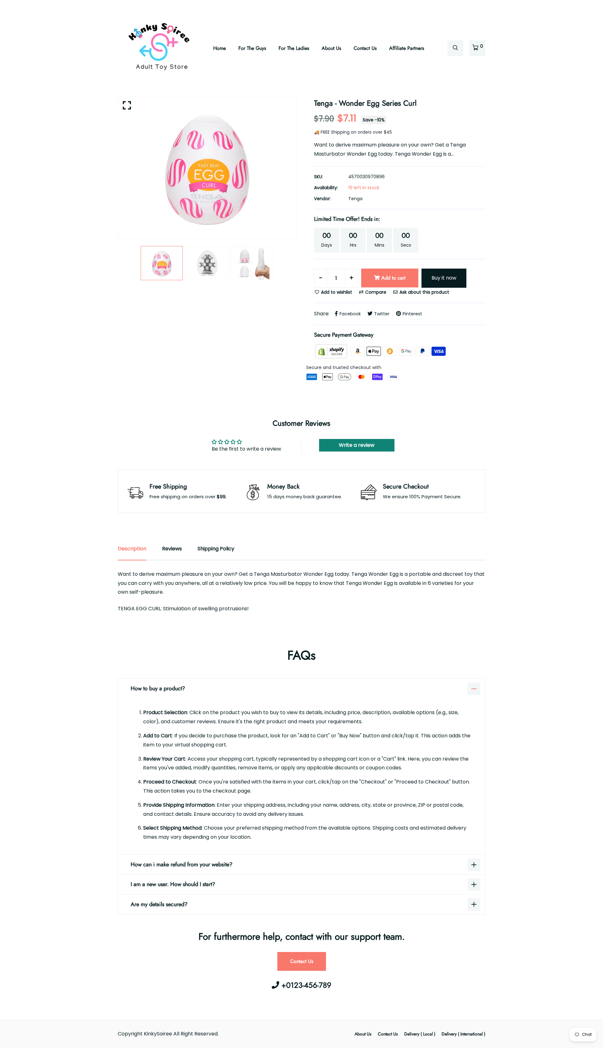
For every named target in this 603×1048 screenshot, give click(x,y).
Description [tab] (132, 548)
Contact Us (365, 48)
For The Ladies (294, 48)
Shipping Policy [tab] (216, 548)
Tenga (355, 198)
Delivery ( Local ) (419, 1034)
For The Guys (252, 48)
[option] (207, 168)
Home (219, 48)
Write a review (356, 445)
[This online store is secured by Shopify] (331, 351)
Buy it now (444, 277)
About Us (331, 48)
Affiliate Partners (406, 48)
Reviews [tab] (172, 548)
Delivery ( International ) (463, 1034)
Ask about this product (423, 292)
